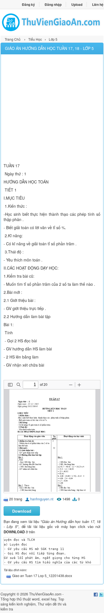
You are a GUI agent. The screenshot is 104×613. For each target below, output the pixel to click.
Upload (76, 4)
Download (21, 511)
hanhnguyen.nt (42, 498)
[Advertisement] (52, 109)
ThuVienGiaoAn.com (45, 594)
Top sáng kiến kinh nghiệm (32, 602)
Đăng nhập (53, 4)
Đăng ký (28, 4)
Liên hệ (97, 4)
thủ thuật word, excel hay (36, 599)
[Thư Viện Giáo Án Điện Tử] (52, 22)
